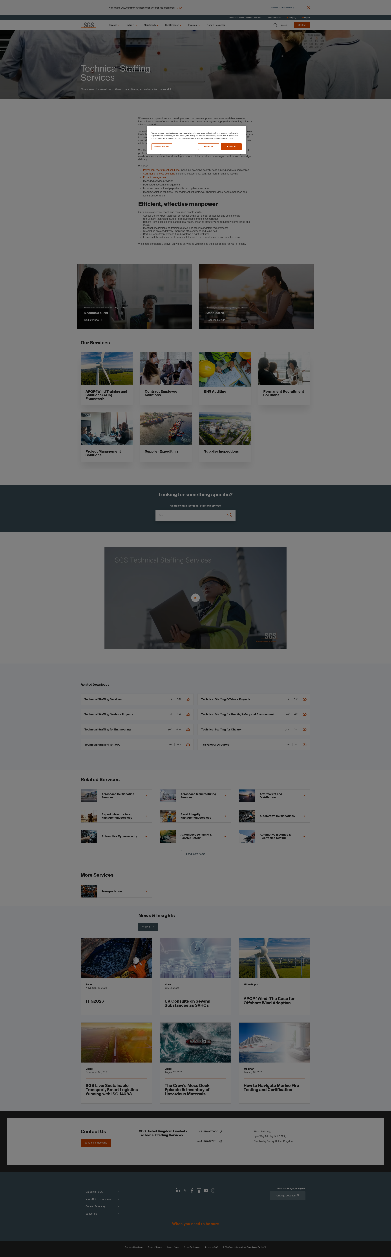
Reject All (208, 146)
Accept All (231, 146)
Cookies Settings (162, 146)
